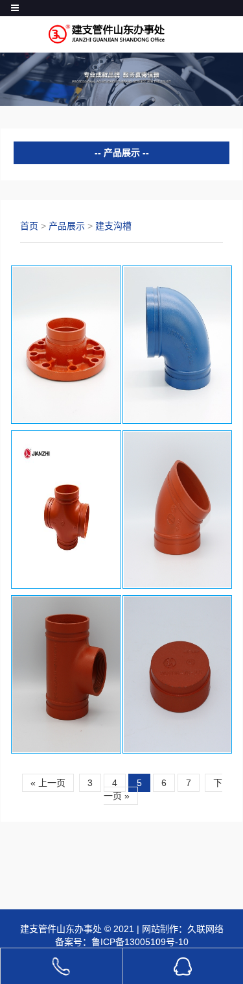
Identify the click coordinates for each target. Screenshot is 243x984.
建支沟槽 (113, 226)
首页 (29, 226)
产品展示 (67, 226)
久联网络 (205, 929)
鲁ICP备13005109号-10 (140, 942)
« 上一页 (47, 783)
